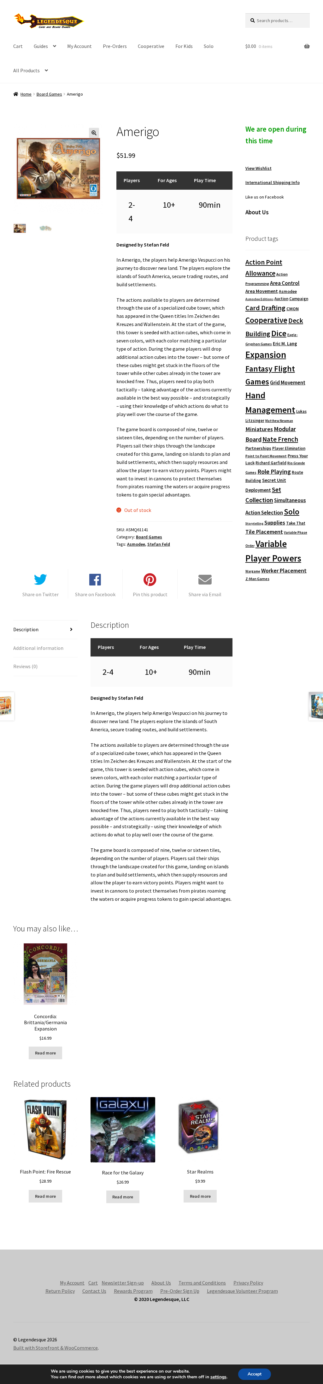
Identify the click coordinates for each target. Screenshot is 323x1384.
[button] (94, 133)
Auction (281, 298)
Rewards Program (133, 1291)
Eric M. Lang (285, 344)
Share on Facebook (95, 594)
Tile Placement (264, 531)
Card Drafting (265, 307)
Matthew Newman (279, 421)
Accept (254, 1374)
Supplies (274, 522)
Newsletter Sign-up (123, 1283)
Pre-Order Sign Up (179, 1291)
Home (26, 94)
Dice (278, 333)
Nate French (280, 439)
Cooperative (151, 46)
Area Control (285, 283)
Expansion (265, 354)
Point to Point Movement (266, 456)
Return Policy (60, 1291)
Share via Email (205, 594)
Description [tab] (25, 629)
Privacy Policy (248, 1283)
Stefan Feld (158, 544)
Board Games (49, 94)
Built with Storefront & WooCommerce (55, 1348)
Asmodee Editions (259, 299)
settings (218, 1377)
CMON (292, 309)
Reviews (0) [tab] (25, 666)
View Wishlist (258, 168)
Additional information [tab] (38, 648)
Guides (41, 46)
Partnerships (258, 448)
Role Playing (274, 471)
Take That (295, 523)
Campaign (298, 298)
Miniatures (259, 429)
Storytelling (254, 523)
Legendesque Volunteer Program (242, 1291)
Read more (45, 1053)
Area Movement (261, 291)
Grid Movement (287, 382)
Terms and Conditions (202, 1283)
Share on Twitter (40, 594)
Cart (18, 46)
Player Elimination (288, 448)
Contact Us (94, 1291)
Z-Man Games (257, 578)
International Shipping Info (272, 182)
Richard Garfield (270, 463)
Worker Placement (284, 570)
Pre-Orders (115, 46)
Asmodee (136, 544)
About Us (161, 1283)
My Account (79, 46)
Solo (209, 46)
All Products (26, 70)
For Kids (184, 46)
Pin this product (150, 594)
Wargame (252, 571)
